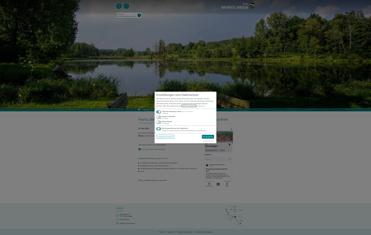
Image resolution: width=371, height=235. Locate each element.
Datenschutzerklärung (189, 106)
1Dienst (165, 113)
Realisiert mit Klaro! (208, 141)
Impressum (201, 106)
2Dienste (165, 123)
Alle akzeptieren (208, 137)
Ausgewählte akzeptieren (165, 137)
